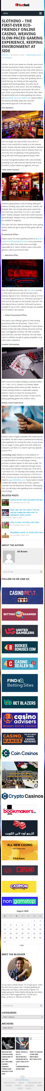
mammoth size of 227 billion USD (18, 98)
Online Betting (31, 55)
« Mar (21, 945)
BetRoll (25, 1080)
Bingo (40, 1086)
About (21, 1083)
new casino (31, 290)
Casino (9, 1086)
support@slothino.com (17, 480)
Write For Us (9, 1083)
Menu (5, 13)
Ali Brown (5, 55)
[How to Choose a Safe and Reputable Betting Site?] (36, 1043)
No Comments (7, 58)
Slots (28, 1088)
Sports (39, 55)
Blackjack (29, 1086)
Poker (19, 1088)
